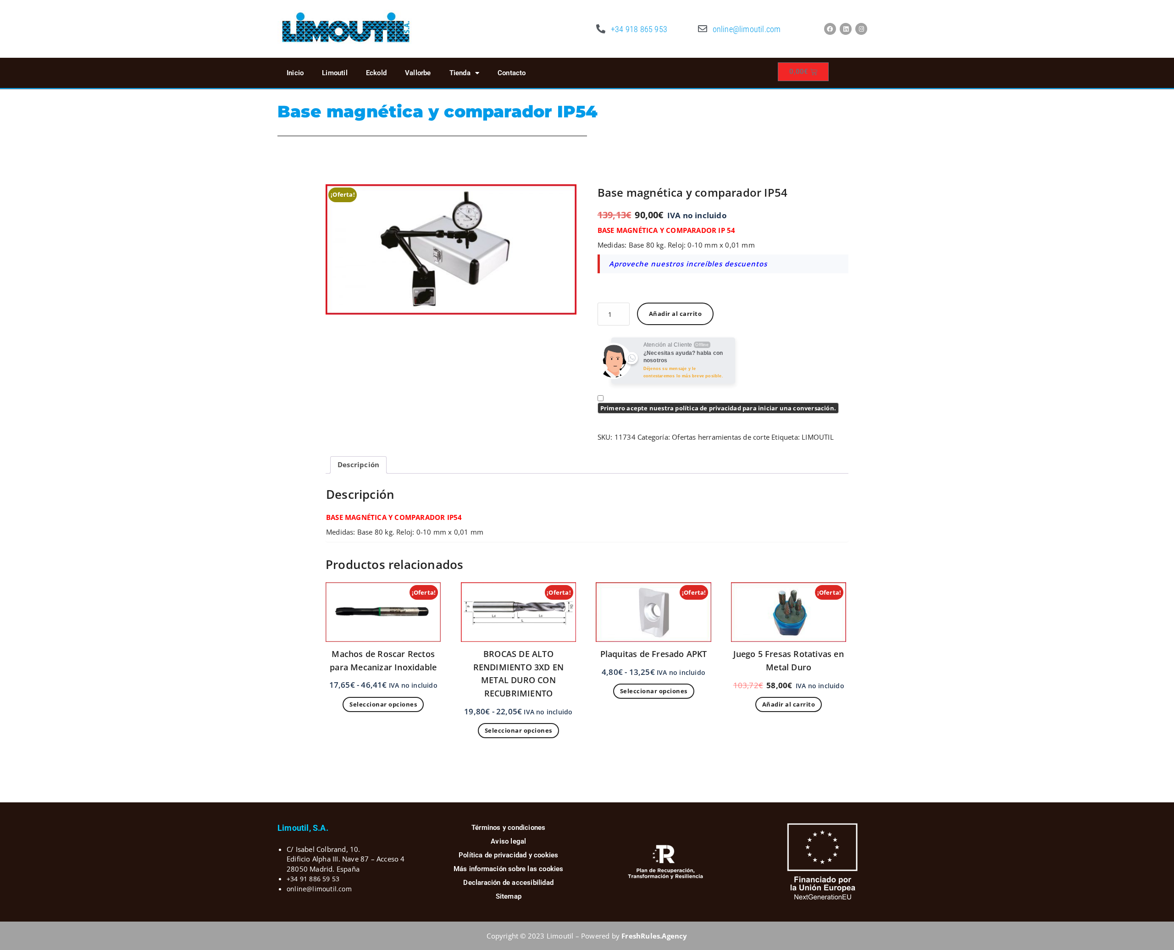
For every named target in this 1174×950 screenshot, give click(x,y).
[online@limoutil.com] (702, 28)
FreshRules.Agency (654, 935)
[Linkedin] (846, 29)
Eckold (376, 73)
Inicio (295, 73)
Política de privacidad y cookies (508, 855)
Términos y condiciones (508, 827)
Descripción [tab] (358, 464)
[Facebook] (830, 29)
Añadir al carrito (675, 313)
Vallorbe (418, 73)
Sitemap (508, 896)
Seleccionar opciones (383, 704)
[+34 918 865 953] (600, 28)
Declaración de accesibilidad (508, 882)
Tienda (460, 73)
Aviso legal (508, 841)
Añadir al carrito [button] (788, 704)
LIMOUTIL (818, 437)
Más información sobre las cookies (509, 869)
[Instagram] (861, 29)
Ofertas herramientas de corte (721, 437)
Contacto (512, 73)
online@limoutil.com (747, 29)
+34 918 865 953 (639, 29)
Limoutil (335, 73)
